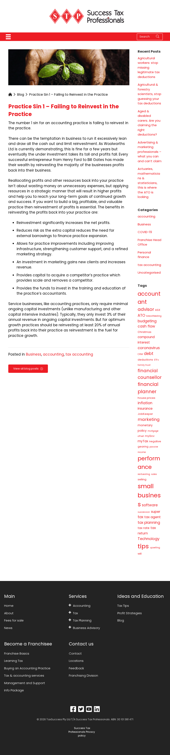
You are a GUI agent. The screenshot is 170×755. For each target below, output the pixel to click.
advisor (146, 309)
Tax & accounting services (24, 675)
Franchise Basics (16, 653)
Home (8, 605)
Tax (75, 613)
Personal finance (144, 254)
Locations (76, 661)
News (8, 628)
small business (149, 495)
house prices (146, 398)
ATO (141, 315)
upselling (155, 547)
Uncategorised (149, 272)
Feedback (76, 668)
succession (144, 512)
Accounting (81, 605)
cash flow (146, 326)
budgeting (147, 321)
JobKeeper (145, 414)
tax (140, 516)
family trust (144, 365)
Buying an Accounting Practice (27, 668)
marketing (149, 419)
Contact (75, 653)
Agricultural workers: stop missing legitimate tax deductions (149, 67)
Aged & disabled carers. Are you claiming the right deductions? (149, 123)
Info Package (14, 690)
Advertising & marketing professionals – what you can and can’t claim (150, 151)
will (140, 553)
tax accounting (79, 354)
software (150, 505)
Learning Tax (13, 661)
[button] (70, 605)
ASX (157, 310)
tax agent (152, 517)
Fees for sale (14, 620)
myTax (143, 441)
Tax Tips (123, 605)
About (8, 613)
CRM (140, 354)
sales (154, 474)
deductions (145, 359)
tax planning (149, 522)
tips (143, 546)
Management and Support (24, 683)
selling (142, 479)
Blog (20, 94)
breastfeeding (154, 316)
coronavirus (149, 347)
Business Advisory (86, 628)
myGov (149, 436)
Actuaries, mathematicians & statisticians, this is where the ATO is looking (149, 183)
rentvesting (144, 474)
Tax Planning (82, 620)
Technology (148, 538)
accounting (53, 354)
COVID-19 (145, 232)
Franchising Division (83, 675)
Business (33, 354)
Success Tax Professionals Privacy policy (81, 731)
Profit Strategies (129, 613)
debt (148, 353)
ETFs (156, 359)
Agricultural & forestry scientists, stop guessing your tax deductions (149, 93)
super (155, 511)
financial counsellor (150, 374)
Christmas (144, 332)
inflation (145, 402)
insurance (145, 408)
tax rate (143, 528)
